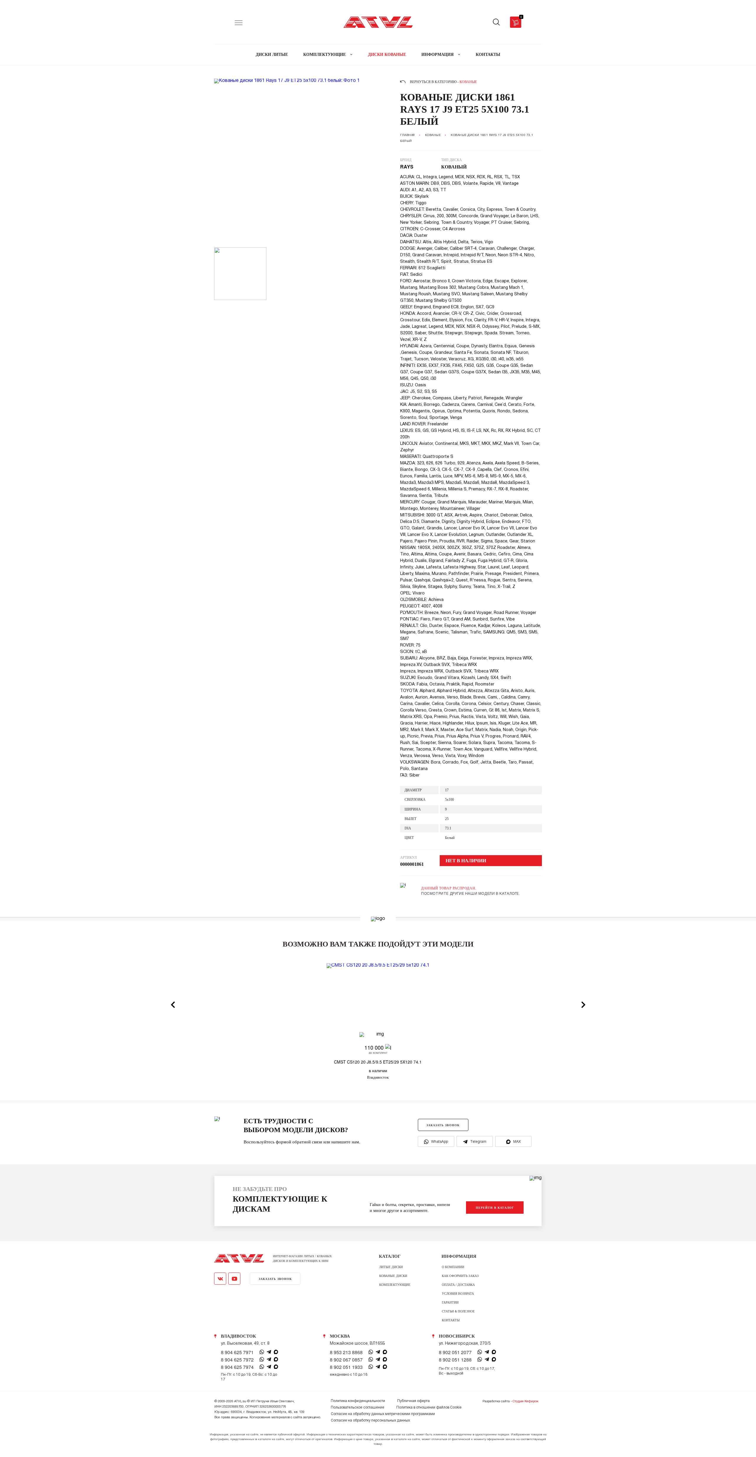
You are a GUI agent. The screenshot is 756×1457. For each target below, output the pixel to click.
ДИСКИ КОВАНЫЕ (387, 54)
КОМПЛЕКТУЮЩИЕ (325, 54)
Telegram (478, 1141)
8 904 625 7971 (237, 1352)
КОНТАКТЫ (488, 54)
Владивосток (238, 1336)
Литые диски (391, 1266)
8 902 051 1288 (455, 1360)
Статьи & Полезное (458, 1311)
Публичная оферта (413, 1401)
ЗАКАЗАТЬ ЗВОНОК (443, 1125)
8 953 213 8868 (346, 1352)
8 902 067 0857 (346, 1360)
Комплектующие (394, 1284)
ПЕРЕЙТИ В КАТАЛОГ (495, 1207)
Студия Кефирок (525, 1401)
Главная (407, 135)
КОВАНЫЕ (433, 135)
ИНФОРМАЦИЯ (438, 54)
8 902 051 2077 (455, 1352)
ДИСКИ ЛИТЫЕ (272, 54)
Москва (340, 1336)
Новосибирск (457, 1336)
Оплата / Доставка (458, 1284)
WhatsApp (439, 1141)
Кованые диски (393, 1275)
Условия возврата (458, 1293)
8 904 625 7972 (237, 1360)
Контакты (451, 1319)
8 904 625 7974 (237, 1367)
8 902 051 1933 (346, 1367)
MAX (517, 1141)
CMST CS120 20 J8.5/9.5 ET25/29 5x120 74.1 (378, 1062)
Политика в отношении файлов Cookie (429, 1407)
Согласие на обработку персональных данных (370, 1420)
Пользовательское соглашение (357, 1407)
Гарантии (450, 1302)
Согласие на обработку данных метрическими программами (383, 1414)
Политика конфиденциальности (358, 1401)
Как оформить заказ (460, 1275)
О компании (453, 1266)
